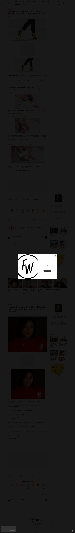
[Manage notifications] (72, 531)
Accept (12, 530)
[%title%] (55, 255)
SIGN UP (47, 270)
